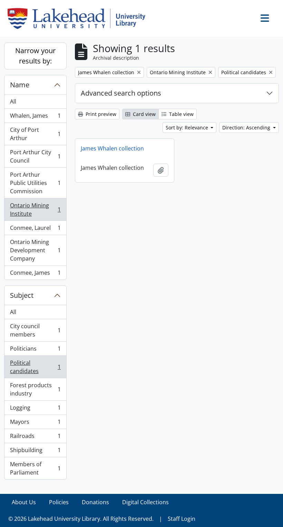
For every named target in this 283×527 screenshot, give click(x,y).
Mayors (35, 423)
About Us (24, 502)
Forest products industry (35, 389)
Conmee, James (35, 274)
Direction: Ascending (247, 127)
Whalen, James (35, 117)
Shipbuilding (35, 451)
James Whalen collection (112, 148)
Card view (143, 114)
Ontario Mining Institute (35, 209)
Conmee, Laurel (35, 229)
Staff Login (181, 519)
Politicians (35, 350)
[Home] (79, 18)
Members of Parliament (35, 468)
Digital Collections (145, 502)
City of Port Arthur (35, 134)
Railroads (35, 437)
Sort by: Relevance (187, 127)
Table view (181, 114)
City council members (35, 330)
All (13, 101)
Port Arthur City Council (35, 156)
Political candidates (35, 367)
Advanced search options (121, 93)
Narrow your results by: (35, 56)
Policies (59, 502)
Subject (21, 295)
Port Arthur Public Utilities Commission (35, 183)
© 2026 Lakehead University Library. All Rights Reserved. (81, 519)
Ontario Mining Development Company (35, 250)
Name (19, 84)
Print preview (100, 114)
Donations (95, 502)
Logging (35, 409)
